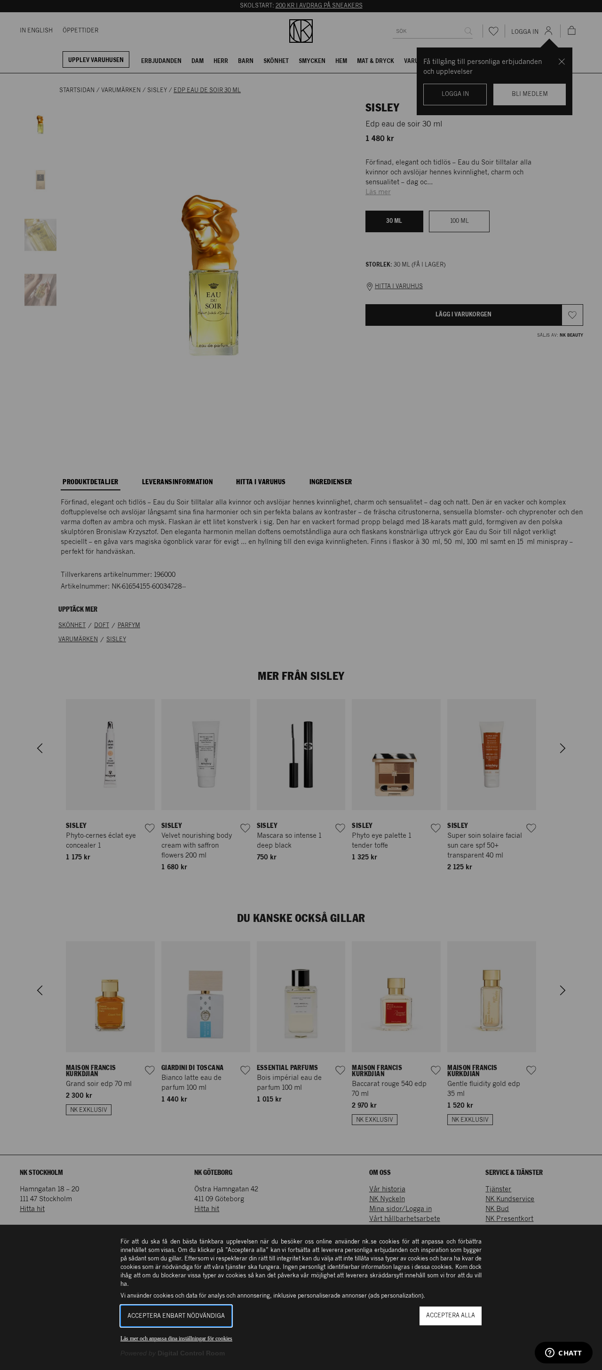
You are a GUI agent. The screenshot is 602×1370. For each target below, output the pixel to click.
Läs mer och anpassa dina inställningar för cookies (176, 1338)
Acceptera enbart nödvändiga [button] (176, 1316)
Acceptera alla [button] (450, 1315)
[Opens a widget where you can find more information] (564, 1353)
